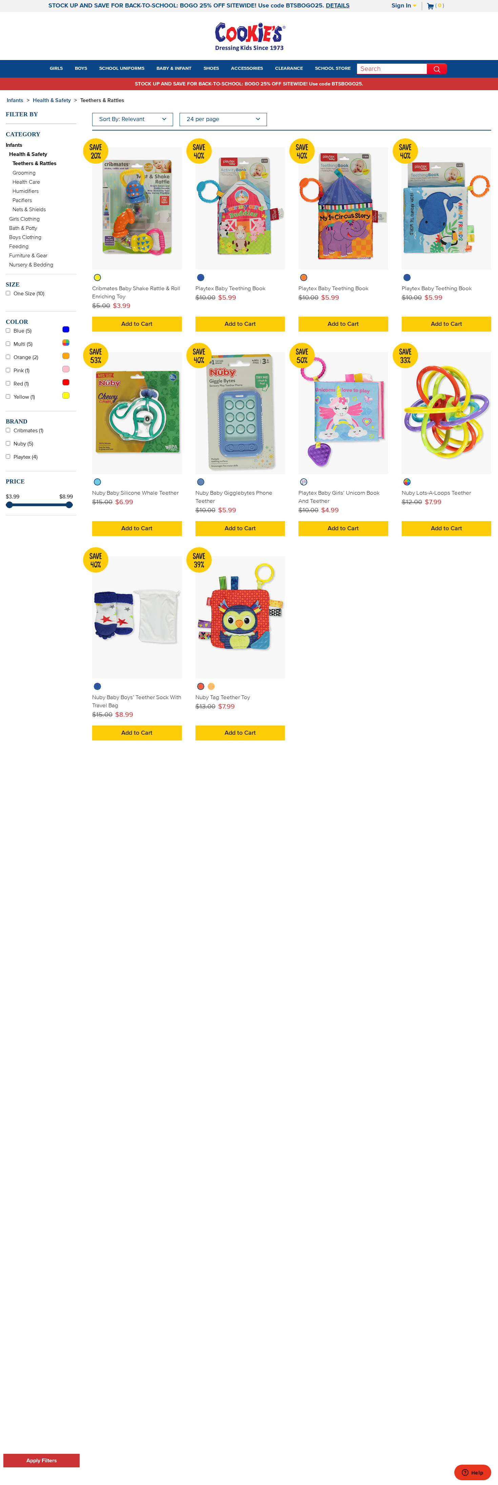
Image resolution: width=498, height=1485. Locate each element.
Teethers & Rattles (102, 100)
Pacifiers (22, 200)
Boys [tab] (81, 68)
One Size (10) (29, 293)
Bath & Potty (23, 228)
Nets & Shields (29, 209)
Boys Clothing (25, 237)
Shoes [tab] (211, 68)
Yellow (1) (24, 397)
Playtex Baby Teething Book (230, 288)
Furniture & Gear (28, 255)
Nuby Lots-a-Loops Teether (436, 493)
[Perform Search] (437, 68)
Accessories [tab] (247, 68)
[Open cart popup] (447, 6)
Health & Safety (52, 100)
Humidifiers (26, 191)
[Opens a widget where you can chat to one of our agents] (472, 1473)
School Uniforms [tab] (121, 68)
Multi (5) (23, 344)
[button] (68, 69)
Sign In (402, 6)
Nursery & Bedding (31, 265)
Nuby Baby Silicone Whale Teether (135, 493)
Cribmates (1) (28, 430)
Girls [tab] (56, 68)
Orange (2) (26, 357)
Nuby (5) (23, 444)
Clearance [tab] (289, 68)
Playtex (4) (26, 457)
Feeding (18, 246)
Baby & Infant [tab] (174, 68)
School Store (333, 68)
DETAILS (338, 6)
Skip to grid (479, 99)
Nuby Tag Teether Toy (222, 697)
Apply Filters (41, 1460)
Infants (15, 100)
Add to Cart (136, 324)
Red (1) (21, 384)
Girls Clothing (24, 219)
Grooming (24, 173)
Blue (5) (23, 331)
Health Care (26, 182)
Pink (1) (21, 370)
